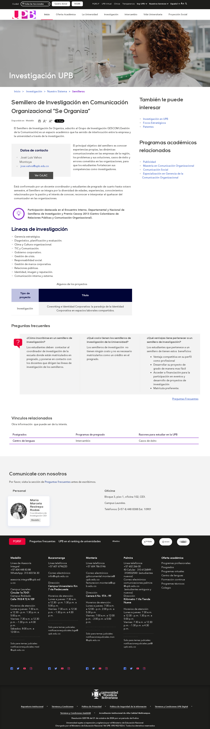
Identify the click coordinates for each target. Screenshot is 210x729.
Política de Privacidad (92, 706)
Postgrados (19, 434)
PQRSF (17, 541)
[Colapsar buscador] (185, 3)
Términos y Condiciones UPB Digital (171, 706)
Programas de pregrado (90, 434)
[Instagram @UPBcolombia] (31, 669)
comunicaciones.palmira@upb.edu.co (138, 584)
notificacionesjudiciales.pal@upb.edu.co (138, 645)
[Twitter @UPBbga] (56, 669)
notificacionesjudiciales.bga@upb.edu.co (63, 632)
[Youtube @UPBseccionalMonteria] (100, 669)
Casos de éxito (148, 441)
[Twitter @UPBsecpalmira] (131, 669)
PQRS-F (95, 3)
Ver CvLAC (41, 175)
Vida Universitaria (153, 14)
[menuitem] (47, 16)
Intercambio (131, 14)
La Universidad (90, 14)
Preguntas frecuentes (42, 541)
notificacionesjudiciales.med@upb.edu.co (24, 648)
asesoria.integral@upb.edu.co (25, 581)
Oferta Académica (66, 14)
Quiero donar (60, 3)
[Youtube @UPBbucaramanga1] (62, 669)
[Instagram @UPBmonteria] (106, 669)
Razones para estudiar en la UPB (158, 434)
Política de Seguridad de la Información (128, 706)
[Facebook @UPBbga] (49, 669)
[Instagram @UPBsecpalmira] (144, 669)
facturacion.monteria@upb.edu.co (100, 584)
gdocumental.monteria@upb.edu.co (100, 578)
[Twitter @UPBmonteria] (93, 669)
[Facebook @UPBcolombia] (11, 669)
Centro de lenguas (24, 441)
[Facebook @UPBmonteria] (87, 669)
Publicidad (149, 162)
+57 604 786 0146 (95, 566)
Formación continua (173, 579)
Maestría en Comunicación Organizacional (168, 166)
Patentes (148, 127)
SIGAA (77, 3)
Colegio (166, 587)
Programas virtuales (172, 571)
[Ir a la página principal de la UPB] (24, 14)
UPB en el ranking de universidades (80, 541)
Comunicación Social (155, 170)
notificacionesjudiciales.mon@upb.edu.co (100, 638)
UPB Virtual (107, 3)
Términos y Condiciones (62, 706)
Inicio (47, 14)
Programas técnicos (172, 583)
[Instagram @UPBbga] (68, 669)
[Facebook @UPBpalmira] (125, 669)
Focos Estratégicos (154, 123)
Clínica (117, 3)
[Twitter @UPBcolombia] (18, 669)
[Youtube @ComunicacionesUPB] (24, 669)
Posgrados (167, 567)
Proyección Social (177, 14)
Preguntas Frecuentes (185, 399)
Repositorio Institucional (32, 706)
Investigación (111, 14)
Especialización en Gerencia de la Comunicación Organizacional (162, 176)
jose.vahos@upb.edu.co (35, 166)
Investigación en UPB (155, 119)
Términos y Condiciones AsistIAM (75, 713)
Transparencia (128, 3)
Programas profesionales (175, 563)
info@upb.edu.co (58, 576)
